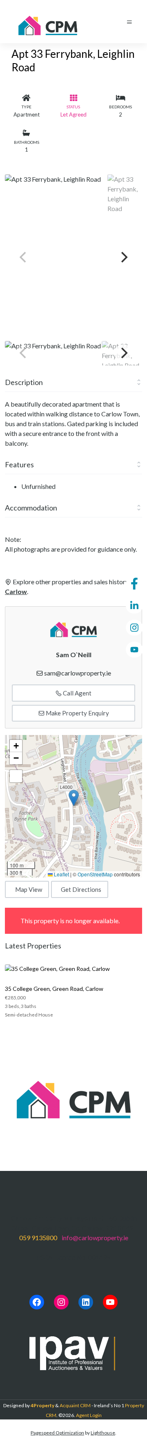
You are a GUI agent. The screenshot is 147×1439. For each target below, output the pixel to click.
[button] (74, 798)
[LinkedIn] (85, 1302)
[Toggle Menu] (129, 22)
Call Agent (76, 693)
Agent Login (89, 1415)
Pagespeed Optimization (57, 1433)
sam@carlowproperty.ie (77, 673)
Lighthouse (103, 1433)
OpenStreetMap (95, 874)
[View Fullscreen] (16, 776)
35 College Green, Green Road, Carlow (54, 988)
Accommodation (31, 507)
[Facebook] (36, 1302)
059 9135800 (38, 1237)
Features (19, 464)
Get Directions (81, 889)
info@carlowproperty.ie (95, 1237)
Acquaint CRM (75, 1405)
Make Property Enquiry (77, 713)
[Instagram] (61, 1302)
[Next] (123, 257)
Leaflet (61, 874)
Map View (28, 889)
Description (24, 382)
